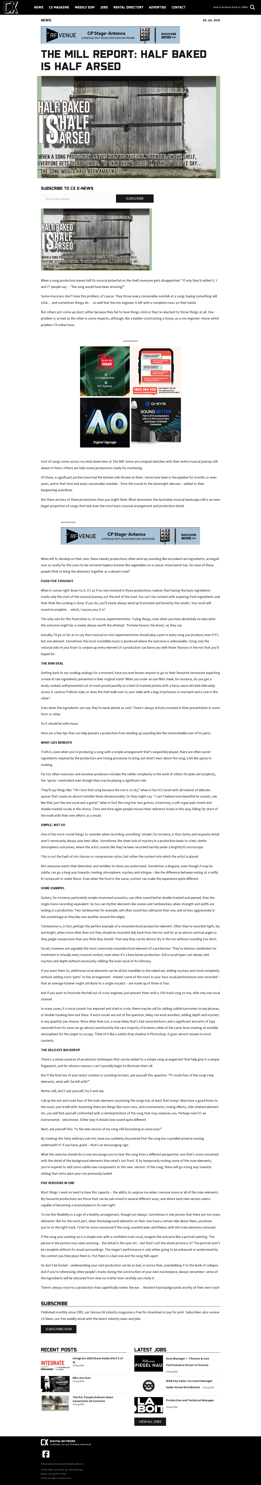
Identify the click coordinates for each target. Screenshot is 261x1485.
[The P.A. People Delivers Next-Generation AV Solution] (55, 1403)
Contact (179, 7)
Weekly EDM (84, 7)
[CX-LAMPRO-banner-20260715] (105, 371)
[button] (135, 198)
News (38, 7)
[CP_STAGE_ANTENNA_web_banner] (110, 35)
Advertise (157, 7)
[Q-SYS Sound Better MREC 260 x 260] (156, 422)
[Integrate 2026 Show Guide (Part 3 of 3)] (55, 1364)
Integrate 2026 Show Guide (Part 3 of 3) (98, 1360)
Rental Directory (128, 7)
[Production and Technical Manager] (148, 1405)
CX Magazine (59, 7)
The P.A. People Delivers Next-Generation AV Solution (93, 1399)
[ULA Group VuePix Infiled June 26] (105, 422)
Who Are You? (82, 1378)
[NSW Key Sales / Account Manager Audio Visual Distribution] (148, 1385)
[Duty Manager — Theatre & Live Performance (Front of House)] (148, 1363)
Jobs (104, 7)
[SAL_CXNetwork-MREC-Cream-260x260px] (156, 371)
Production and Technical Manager (190, 1400)
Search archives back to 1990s (230, 7)
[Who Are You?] (55, 1383)
